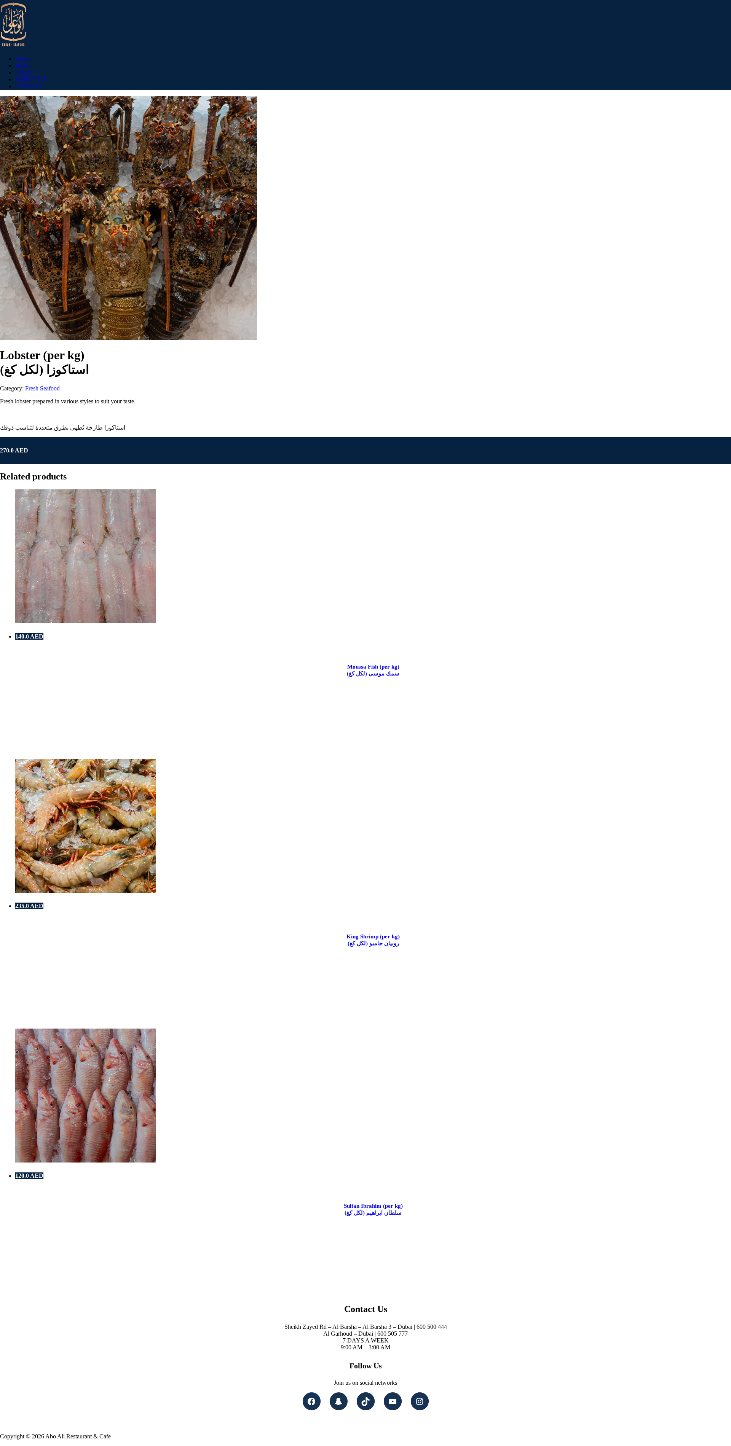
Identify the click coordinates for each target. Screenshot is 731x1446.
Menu (22, 65)
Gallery (24, 72)
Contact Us (28, 86)
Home (22, 59)
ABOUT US (30, 79)
